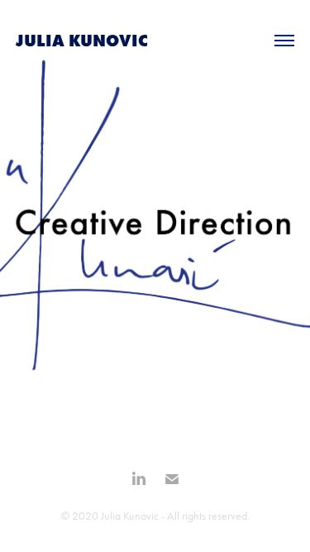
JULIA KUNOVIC (82, 40)
